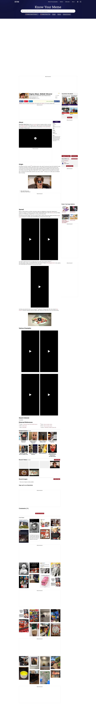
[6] (37, 308)
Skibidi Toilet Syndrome (23, 441)
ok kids (54, 139)
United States (55, 133)
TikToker (49, 126)
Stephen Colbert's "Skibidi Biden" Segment (33, 441)
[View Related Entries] (46, 95)
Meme (56, 121)
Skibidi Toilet (38, 95)
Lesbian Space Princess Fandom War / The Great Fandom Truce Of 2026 (65, 221)
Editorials (67, 1)
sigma (54, 137)
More (73, 1)
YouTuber (44, 126)
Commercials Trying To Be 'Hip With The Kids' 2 (30, 424)
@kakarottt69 (24, 427)
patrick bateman (57, 137)
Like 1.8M (57, 101)
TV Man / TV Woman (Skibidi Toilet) (43, 441)
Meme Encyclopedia (53, 1)
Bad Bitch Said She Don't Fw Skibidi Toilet (23, 454)
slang (40, 125)
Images (53, 14)
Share (22, 101)
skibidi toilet (54, 136)
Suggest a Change (66, 156)
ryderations (37, 98)
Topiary (63, 114)
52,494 (58, 95)
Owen (65, 162)
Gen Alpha (22, 126)
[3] (38, 212)
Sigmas (35, 125)
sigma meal (54, 140)
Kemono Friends (72, 220)
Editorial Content (66, 14)
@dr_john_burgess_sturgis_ (48, 424)
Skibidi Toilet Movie (42, 453)
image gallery (32, 103)
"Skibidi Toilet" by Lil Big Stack (52, 441)
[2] (19, 425)
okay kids (58, 138)
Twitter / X (71, 114)
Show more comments (40, 513)
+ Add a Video (57, 459)
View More (70, 117)
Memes (59, 14)
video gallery (42, 103)
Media (61, 1)
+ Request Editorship (74, 158)
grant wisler (58, 136)
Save (26, 101)
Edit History (74, 156)
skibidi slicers (55, 138)
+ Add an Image (57, 479)
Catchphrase (55, 126)
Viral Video (58, 126)
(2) (68, 158)
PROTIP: (20, 103)
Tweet (31, 101)
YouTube (54, 131)
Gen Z (27, 126)
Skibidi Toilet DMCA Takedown (33, 454)
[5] (40, 425)
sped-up (52, 212)
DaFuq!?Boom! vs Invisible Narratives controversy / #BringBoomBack (52, 455)
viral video (35, 124)
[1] (31, 165)
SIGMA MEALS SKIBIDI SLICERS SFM (50, 427)
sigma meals (57, 139)
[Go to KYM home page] (17, 2)
